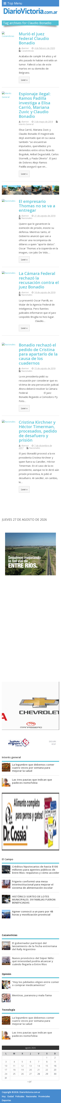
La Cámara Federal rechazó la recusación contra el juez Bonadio (39, 280)
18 (14, 1069)
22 (47, 1069)
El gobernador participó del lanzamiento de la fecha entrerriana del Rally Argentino (34, 946)
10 (6, 1065)
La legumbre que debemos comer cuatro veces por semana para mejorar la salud (33, 767)
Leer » (24, 80)
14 (38, 1065)
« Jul (29, 1081)
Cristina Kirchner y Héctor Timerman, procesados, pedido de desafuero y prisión (38, 431)
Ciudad (10, 1096)
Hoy (4, 1096)
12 (22, 1065)
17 (6, 1069)
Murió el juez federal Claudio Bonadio (34, 38)
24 (6, 1073)
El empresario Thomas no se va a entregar (37, 205)
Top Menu (14, 3)
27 (30, 1073)
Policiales (19, 1096)
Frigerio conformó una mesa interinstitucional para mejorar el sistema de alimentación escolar (32, 884)
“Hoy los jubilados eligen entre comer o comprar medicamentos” (35, 983)
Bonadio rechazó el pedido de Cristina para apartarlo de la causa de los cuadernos (38, 354)
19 (22, 1069)
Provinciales (44, 1096)
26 (22, 1073)
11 (14, 1065)
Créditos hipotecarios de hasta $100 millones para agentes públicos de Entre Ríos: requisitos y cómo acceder (35, 869)
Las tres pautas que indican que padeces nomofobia (32, 781)
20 (30, 1069)
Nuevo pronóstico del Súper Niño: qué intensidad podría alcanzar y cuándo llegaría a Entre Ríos (33, 961)
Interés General (26, 124)
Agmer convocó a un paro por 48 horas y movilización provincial (32, 913)
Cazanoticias (28, 50)
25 (14, 1073)
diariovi (25, 48)
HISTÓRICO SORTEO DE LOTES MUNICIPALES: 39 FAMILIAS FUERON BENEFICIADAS (33, 899)
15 (47, 1065)
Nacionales (27, 218)
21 (38, 1069)
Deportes (6, 1100)
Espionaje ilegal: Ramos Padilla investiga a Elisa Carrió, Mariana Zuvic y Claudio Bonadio (34, 105)
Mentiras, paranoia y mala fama (32, 995)
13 (30, 1065)
